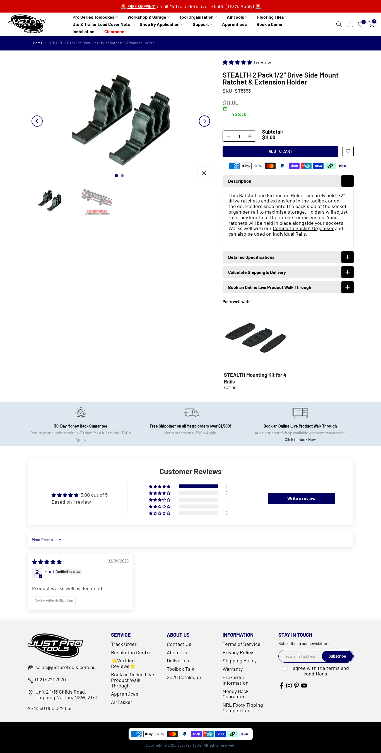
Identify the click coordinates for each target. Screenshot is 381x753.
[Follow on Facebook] (281, 685)
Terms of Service (242, 644)
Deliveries (178, 660)
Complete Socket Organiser (303, 228)
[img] (47, 562)
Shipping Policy (240, 660)
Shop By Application (160, 24)
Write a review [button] (301, 498)
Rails (300, 234)
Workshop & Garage (146, 17)
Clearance (114, 31)
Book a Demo (269, 24)
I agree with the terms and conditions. (319, 671)
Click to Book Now (300, 439)
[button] (238, 62)
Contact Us (179, 644)
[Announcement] (190, 6)
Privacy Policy (238, 652)
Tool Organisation (196, 17)
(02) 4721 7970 (50, 679)
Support (201, 24)
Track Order (124, 644)
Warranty (233, 669)
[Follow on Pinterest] (296, 685)
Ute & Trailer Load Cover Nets (101, 24)
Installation (84, 31)
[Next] (204, 121)
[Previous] (37, 121)
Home (37, 43)
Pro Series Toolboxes (93, 17)
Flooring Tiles (270, 17)
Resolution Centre (131, 652)
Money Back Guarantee (236, 694)
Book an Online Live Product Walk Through (132, 680)
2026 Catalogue (184, 677)
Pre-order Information (236, 680)
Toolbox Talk (180, 669)
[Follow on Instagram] (289, 685)
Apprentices (234, 24)
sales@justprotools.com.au (65, 667)
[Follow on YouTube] (304, 685)
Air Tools (235, 17)
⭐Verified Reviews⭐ (123, 663)
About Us (177, 652)
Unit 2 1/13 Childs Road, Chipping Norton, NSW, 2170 (66, 694)
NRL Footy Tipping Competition (243, 707)
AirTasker (121, 702)
